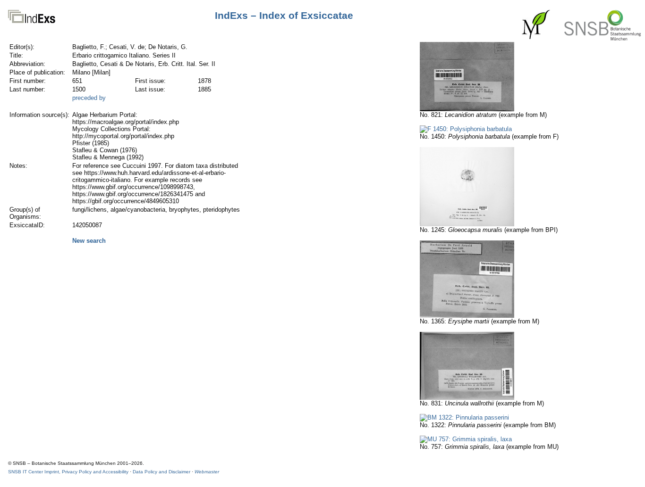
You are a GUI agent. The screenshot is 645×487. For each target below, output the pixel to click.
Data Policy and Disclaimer (161, 471)
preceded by (89, 97)
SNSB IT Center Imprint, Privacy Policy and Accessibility (68, 471)
